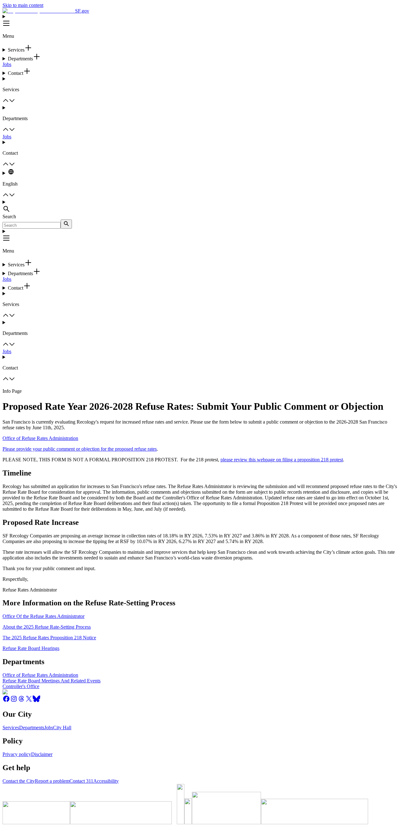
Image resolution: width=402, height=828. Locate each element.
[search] (66, 224)
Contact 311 (81, 781)
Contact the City (19, 781)
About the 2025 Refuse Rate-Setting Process (47, 627)
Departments (31, 727)
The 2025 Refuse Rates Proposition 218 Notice (49, 637)
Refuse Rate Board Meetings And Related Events (51, 680)
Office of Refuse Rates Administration (40, 438)
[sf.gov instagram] (14, 700)
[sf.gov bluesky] (36, 700)
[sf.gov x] (29, 700)
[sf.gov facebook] (6, 700)
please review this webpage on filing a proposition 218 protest (281, 459)
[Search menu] (201, 206)
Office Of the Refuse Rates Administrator (43, 616)
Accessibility (106, 781)
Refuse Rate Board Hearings (31, 648)
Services (11, 727)
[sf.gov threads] (21, 700)
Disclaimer (41, 754)
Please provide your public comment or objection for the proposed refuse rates (80, 449)
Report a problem (52, 781)
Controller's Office (21, 686)
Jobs (7, 64)
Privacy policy (17, 754)
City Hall (62, 727)
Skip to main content (23, 5)
